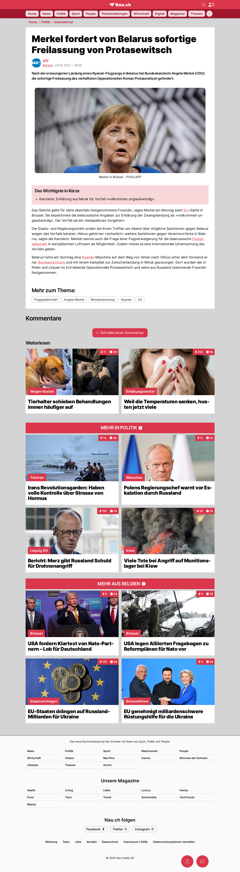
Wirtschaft (34, 758)
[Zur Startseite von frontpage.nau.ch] (120, 4)
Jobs (78, 841)
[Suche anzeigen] (204, 4)
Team (66, 841)
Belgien (48, 65)
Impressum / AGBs (136, 841)
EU (186, 210)
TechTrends (187, 797)
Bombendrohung (51, 262)
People (183, 751)
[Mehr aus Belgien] (120, 583)
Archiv (107, 765)
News (30, 751)
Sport (106, 751)
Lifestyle (32, 765)
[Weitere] (209, 14)
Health (31, 790)
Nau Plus (109, 758)
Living (69, 790)
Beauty (31, 804)
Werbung (51, 841)
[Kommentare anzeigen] (202, 861)
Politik (45, 22)
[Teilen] (187, 861)
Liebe (106, 790)
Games (145, 758)
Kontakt (92, 841)
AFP (46, 61)
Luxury (145, 790)
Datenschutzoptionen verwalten (174, 841)
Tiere (68, 797)
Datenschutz (110, 841)
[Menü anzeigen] (211, 4)
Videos (69, 758)
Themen (70, 765)
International (63, 22)
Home (33, 22)
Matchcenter (149, 751)
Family (183, 790)
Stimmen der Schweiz (193, 758)
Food (30, 797)
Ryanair (88, 257)
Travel (107, 797)
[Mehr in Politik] (120, 428)
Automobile (149, 797)
